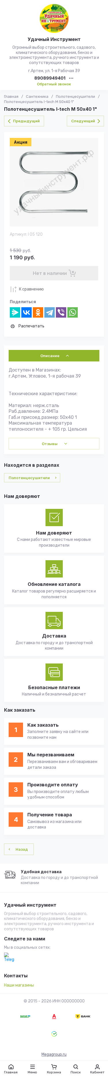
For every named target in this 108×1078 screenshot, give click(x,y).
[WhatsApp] (72, 312)
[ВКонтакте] (26, 312)
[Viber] (61, 312)
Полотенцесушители (75, 96)
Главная (11, 96)
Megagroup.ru (54, 1054)
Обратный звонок (54, 84)
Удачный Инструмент (54, 39)
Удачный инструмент (30, 905)
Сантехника (37, 96)
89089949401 (49, 78)
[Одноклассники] (38, 312)
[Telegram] (49, 312)
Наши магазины (19, 985)
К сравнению (31, 289)
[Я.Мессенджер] (15, 312)
